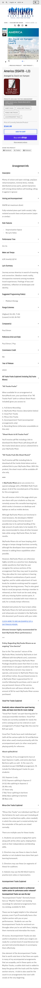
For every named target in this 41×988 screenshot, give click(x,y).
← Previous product (15, 65)
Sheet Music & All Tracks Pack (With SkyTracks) (17, 103)
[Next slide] (37, 60)
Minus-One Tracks (11, 112)
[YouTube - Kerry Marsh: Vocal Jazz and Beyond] (26, 25)
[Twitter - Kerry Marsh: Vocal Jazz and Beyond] (15, 25)
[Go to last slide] (9, 60)
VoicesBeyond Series (16, 22)
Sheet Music (9, 108)
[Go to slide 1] (22, 61)
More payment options (20, 142)
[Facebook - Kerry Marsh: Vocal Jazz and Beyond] (18, 25)
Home (6, 22)
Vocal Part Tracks (23, 108)
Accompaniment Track (13, 117)
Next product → (28, 65)
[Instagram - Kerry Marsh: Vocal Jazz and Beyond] (22, 25)
